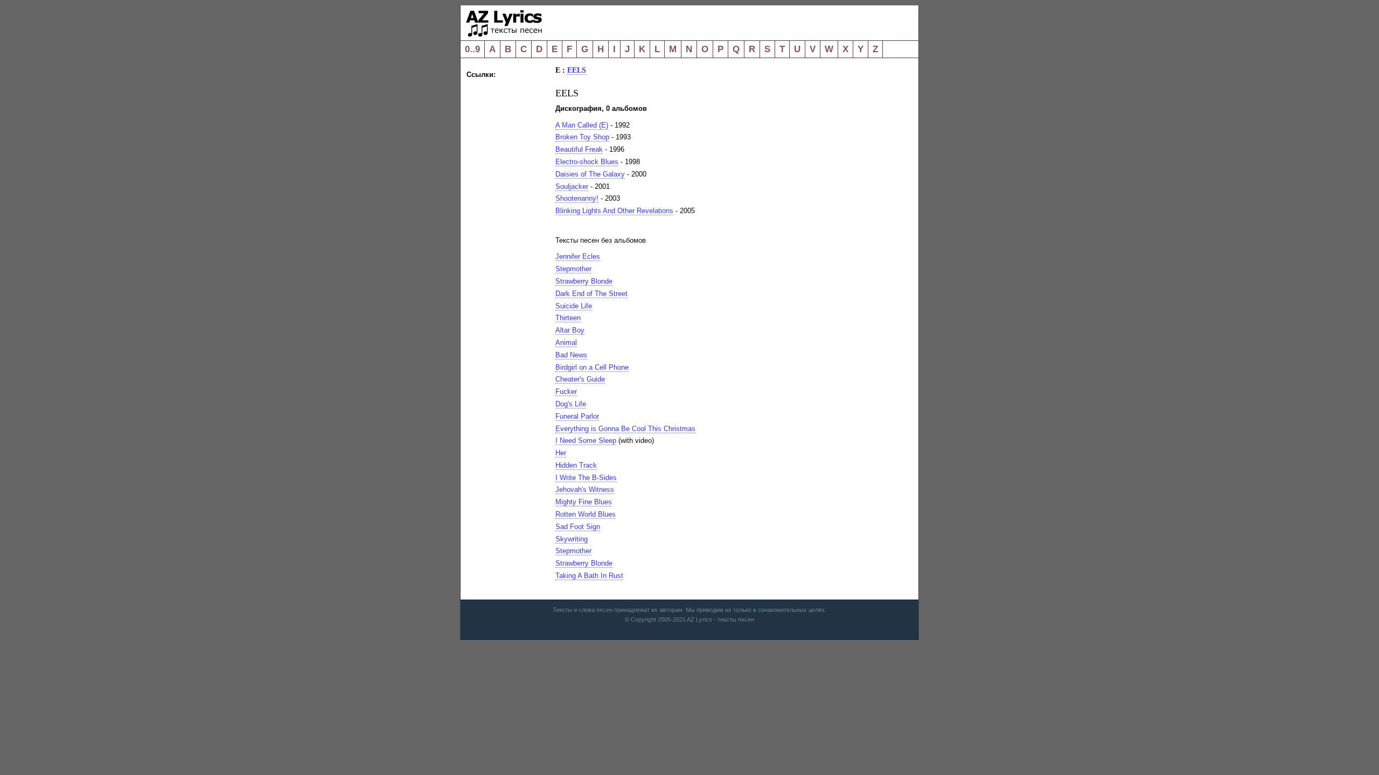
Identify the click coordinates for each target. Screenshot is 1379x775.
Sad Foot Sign (577, 527)
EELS (576, 70)
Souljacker (571, 186)
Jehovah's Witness (584, 489)
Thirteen (568, 318)
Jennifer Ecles (577, 256)
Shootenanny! (576, 198)
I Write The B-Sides (586, 478)
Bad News (571, 355)
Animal (566, 343)
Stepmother (573, 269)
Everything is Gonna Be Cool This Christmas (625, 429)
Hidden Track (576, 465)
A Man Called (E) (581, 125)
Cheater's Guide (580, 379)
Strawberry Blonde (583, 281)
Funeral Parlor (577, 416)
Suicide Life (573, 306)
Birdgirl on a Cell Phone (592, 367)
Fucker (566, 392)
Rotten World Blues (585, 514)
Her (560, 453)
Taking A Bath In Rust (589, 576)
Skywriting (571, 539)
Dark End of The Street (591, 294)
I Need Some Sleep (585, 440)
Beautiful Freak (579, 149)
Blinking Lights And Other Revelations (614, 211)
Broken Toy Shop (582, 137)
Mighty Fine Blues (583, 502)
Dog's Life (570, 404)
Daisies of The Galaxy (590, 174)
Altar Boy (569, 330)
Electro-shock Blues (586, 162)
